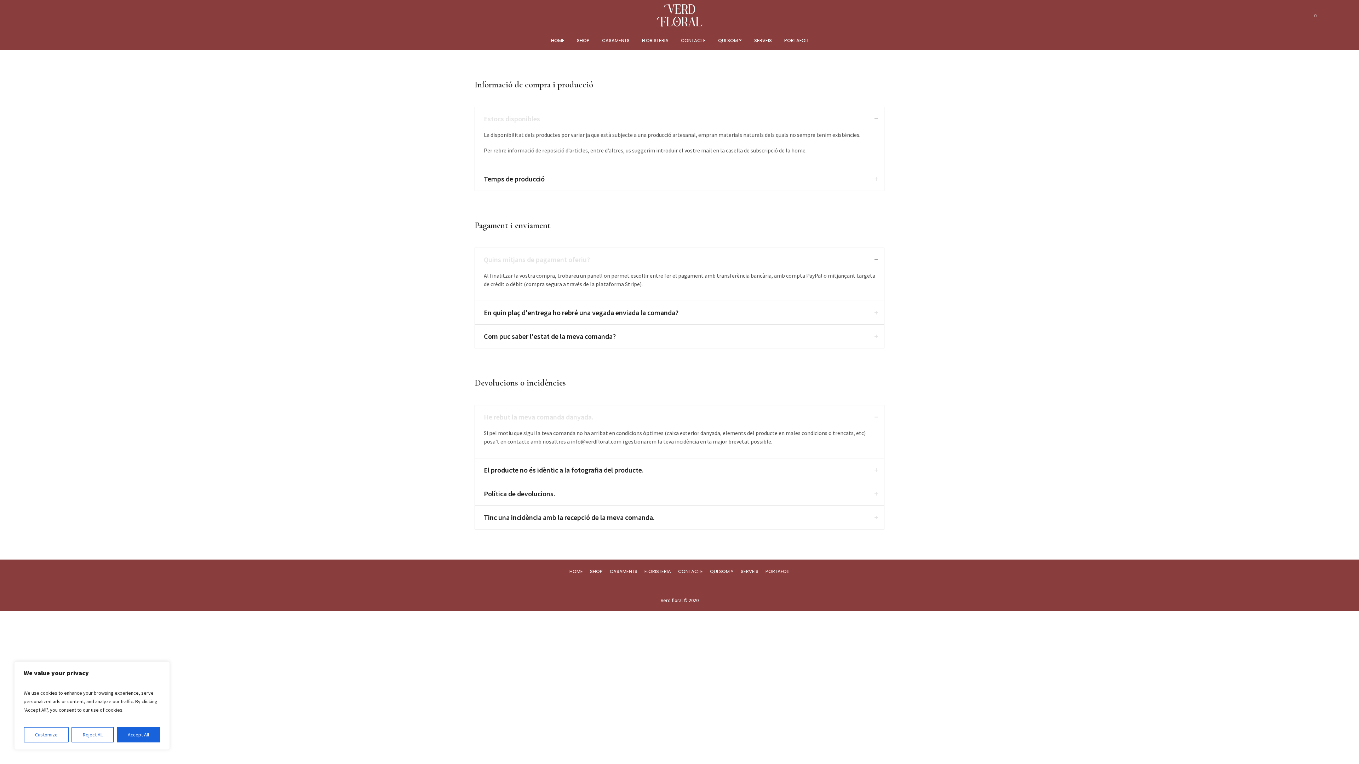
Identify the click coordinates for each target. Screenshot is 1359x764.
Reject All (93, 734)
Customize (46, 734)
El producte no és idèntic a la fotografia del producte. (564, 469)
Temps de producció (514, 178)
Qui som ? (722, 571)
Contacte (690, 571)
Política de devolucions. (519, 493)
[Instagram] (659, 585)
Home (576, 571)
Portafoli (777, 571)
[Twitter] (686, 585)
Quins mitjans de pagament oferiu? (537, 259)
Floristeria (657, 571)
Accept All (138, 734)
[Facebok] (672, 585)
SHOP (596, 571)
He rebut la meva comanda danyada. (539, 416)
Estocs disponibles (512, 118)
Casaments (623, 571)
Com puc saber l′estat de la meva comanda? (550, 336)
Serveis (749, 571)
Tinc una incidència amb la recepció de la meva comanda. (569, 517)
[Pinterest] (699, 585)
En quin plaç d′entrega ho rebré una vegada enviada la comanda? (581, 312)
